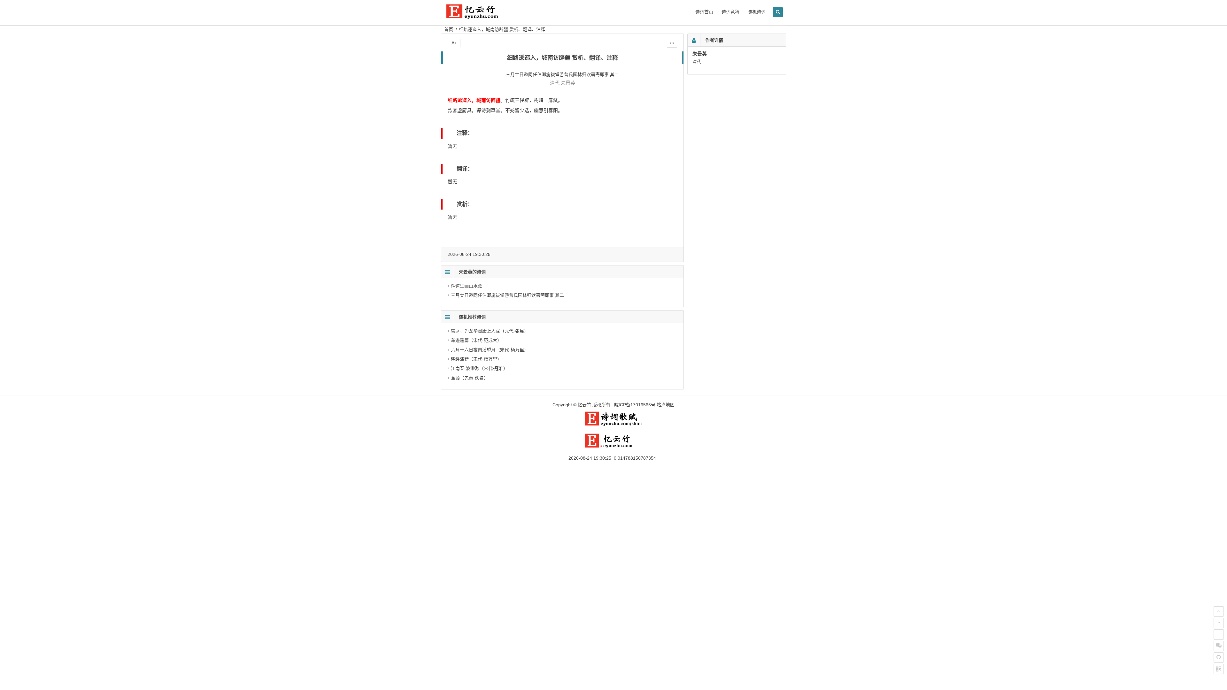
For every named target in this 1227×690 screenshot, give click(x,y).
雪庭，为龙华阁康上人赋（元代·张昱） (490, 331)
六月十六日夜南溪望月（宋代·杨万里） (490, 349)
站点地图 (666, 404)
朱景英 (568, 83)
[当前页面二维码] (1219, 669)
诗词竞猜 (730, 11)
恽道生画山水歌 (466, 285)
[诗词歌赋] (613, 424)
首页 (448, 29)
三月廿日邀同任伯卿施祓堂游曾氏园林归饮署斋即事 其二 (507, 295)
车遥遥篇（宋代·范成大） (476, 340)
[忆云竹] (479, 16)
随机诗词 (757, 11)
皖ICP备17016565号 (634, 404)
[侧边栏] (672, 43)
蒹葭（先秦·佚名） (469, 377)
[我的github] (1219, 657)
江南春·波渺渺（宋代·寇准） (479, 368)
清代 (554, 83)
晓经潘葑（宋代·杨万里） (476, 359)
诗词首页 (704, 11)
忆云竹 (584, 404)
